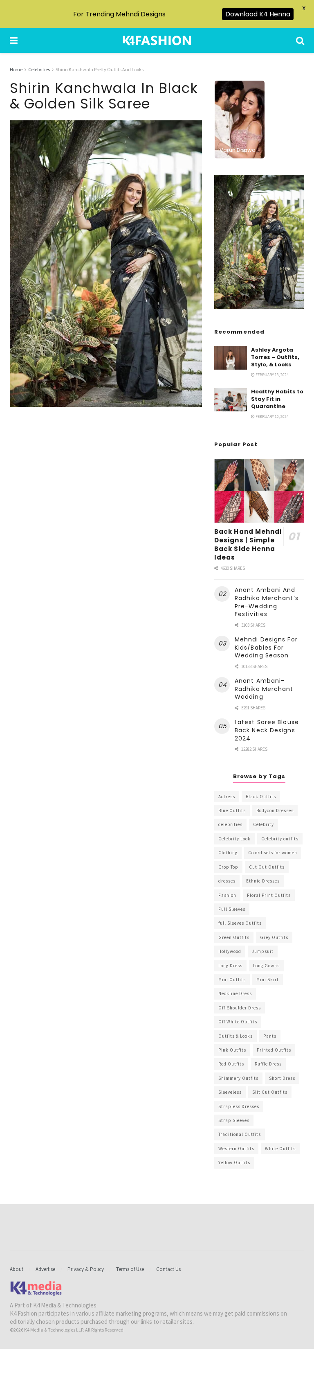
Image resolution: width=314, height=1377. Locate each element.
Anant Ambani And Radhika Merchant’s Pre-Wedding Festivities (266, 602)
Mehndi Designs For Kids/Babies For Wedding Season (266, 647)
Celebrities (39, 69)
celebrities (230, 824)
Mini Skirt (267, 979)
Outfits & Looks (235, 1036)
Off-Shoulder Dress (239, 1008)
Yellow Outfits (234, 1162)
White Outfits (280, 1148)
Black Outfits (261, 796)
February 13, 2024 (272, 374)
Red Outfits (231, 1064)
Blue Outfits (232, 810)
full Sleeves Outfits (240, 923)
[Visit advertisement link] (259, 242)
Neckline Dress (235, 993)
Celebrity (263, 824)
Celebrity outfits (279, 839)
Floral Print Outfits (269, 895)
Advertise (45, 1269)
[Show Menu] (14, 40)
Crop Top (228, 867)
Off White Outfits (237, 1022)
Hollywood (229, 951)
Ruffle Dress (268, 1064)
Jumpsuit (263, 951)
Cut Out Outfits (267, 867)
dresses (227, 881)
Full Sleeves (231, 909)
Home (16, 69)
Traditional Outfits (239, 1134)
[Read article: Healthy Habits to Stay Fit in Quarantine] (230, 399)
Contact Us (168, 1269)
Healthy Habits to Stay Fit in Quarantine (277, 399)
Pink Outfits (232, 1050)
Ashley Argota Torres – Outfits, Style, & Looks (275, 357)
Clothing (228, 853)
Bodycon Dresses (275, 810)
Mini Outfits (232, 979)
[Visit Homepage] (157, 40)
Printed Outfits (274, 1050)
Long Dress (230, 965)
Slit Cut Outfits (269, 1092)
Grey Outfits (274, 937)
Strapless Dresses (238, 1106)
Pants (269, 1036)
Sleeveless (230, 1092)
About (16, 1269)
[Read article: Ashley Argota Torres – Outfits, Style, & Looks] (230, 358)
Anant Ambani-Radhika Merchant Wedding (264, 689)
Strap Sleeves (233, 1120)
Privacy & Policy (85, 1269)
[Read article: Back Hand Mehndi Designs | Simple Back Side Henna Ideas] (259, 491)
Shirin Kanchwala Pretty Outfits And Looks (100, 69)
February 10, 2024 (272, 416)
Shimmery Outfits (238, 1078)
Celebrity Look (234, 839)
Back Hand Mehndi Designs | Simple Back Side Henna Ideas (248, 544)
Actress (226, 796)
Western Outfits (236, 1148)
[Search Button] (300, 40)
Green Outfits (233, 937)
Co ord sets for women (272, 853)
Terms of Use (130, 1269)
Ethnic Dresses (263, 881)
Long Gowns (266, 965)
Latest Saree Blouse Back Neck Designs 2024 (267, 730)
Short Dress (282, 1078)
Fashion (227, 895)
